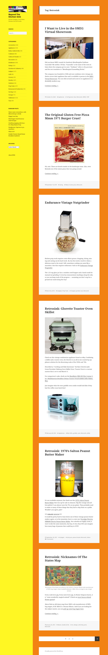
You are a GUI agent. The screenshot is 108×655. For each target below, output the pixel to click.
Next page (97, 638)
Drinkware (12, 62)
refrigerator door (71, 97)
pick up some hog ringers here (73, 609)
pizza (74, 185)
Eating (10, 65)
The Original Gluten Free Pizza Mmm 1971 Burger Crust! (67, 116)
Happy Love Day (13, 116)
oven (79, 433)
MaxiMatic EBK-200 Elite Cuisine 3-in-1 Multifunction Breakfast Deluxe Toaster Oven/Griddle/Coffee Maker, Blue (69, 378)
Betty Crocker (69, 185)
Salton (88, 537)
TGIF (88, 97)
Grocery (11, 77)
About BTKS (12, 155)
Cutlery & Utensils (14, 57)
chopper (73, 291)
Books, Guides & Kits (14, 51)
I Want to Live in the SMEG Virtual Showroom (64, 30)
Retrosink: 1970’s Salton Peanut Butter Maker (67, 452)
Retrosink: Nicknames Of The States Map (66, 558)
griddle (75, 433)
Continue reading (52, 86)
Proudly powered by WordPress (54, 651)
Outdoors (11, 83)
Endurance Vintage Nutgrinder (67, 202)
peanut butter (76, 537)
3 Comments (49, 539)
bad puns (69, 537)
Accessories (12, 45)
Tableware (12, 98)
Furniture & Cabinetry (15, 68)
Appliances (12, 48)
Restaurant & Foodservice (16, 89)
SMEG (84, 97)
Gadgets (11, 71)
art (72, 625)
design (76, 625)
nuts (81, 291)
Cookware (11, 54)
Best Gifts (69, 433)
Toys (10, 101)
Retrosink (79, 97)
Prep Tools (11, 86)
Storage (11, 95)
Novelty (11, 80)
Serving (11, 92)
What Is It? (12, 131)
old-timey (80, 625)
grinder (78, 291)
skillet (88, 433)
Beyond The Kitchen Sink (15, 15)
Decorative (12, 59)
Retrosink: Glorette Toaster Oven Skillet (69, 310)
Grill (10, 74)
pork (85, 625)
